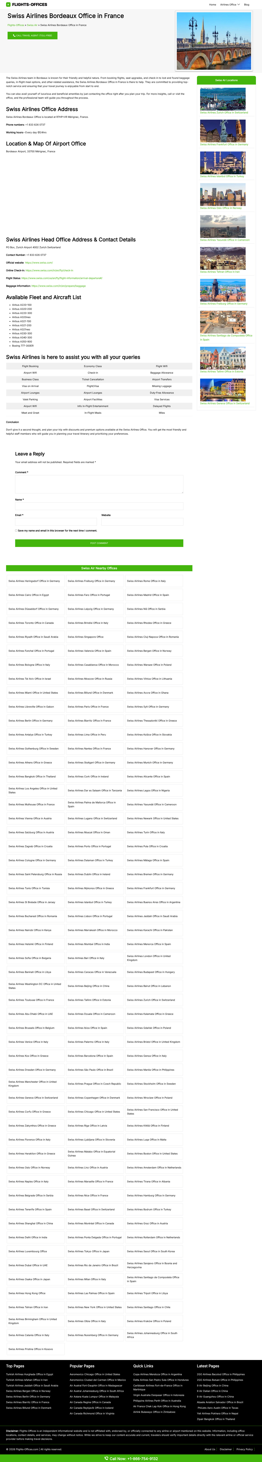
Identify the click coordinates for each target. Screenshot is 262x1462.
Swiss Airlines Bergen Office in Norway (149, 650)
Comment (21, 472)
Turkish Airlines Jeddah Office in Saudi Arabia (32, 1385)
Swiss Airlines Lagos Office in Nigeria (148, 790)
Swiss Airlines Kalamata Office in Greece (150, 1013)
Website (106, 515)
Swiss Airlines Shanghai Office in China (30, 1223)
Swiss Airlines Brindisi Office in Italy (88, 622)
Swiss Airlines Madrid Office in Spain (148, 594)
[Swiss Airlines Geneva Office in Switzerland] (223, 390)
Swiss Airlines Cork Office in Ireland (88, 776)
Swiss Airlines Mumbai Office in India (89, 944)
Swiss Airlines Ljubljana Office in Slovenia (91, 1139)
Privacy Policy (245, 1449)
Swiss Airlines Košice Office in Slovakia (149, 734)
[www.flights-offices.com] (26, 4)
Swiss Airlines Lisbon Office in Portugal (90, 916)
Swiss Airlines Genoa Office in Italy (147, 1055)
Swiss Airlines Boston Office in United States (152, 1153)
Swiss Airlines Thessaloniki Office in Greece (152, 720)
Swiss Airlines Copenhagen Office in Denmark (94, 1097)
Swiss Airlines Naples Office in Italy (28, 1181)
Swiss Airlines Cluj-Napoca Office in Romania (153, 636)
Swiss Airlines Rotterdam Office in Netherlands (153, 1237)
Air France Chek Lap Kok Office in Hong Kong (159, 1406)
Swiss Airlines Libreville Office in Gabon (31, 706)
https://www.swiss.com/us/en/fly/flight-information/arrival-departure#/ (62, 278)
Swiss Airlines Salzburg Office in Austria (31, 832)
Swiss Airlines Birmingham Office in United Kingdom (32, 1321)
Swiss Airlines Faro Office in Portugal (89, 594)
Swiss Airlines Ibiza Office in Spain (87, 1027)
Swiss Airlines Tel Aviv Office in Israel (29, 678)
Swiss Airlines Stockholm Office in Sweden (151, 1083)
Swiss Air (32, 25)
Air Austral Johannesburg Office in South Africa (97, 1390)
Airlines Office (228, 4)
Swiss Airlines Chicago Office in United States (94, 1111)
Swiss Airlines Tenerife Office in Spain (30, 1209)
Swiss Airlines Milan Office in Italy (87, 1279)
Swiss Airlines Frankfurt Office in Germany (151, 888)
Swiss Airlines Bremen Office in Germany (150, 874)
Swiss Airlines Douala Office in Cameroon (91, 1013)
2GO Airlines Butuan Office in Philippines (220, 1379)
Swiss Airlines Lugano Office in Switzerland (92, 818)
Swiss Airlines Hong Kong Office (26, 1293)
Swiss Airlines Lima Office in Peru (87, 734)
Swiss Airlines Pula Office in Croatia (147, 846)
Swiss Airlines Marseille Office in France (90, 1181)
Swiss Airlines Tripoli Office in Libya (147, 1293)
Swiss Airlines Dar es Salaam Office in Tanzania (95, 790)
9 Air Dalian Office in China (212, 1390)
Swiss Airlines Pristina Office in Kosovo (30, 1349)
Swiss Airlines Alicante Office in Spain (148, 776)
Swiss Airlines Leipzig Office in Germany (91, 608)
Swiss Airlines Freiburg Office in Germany (91, 580)
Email (19, 515)
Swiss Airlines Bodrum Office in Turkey (149, 1209)
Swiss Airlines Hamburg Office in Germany (151, 1195)
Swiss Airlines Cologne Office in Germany (32, 860)
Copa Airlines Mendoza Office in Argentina (157, 1374)
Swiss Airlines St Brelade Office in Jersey (31, 902)
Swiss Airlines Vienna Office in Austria (30, 818)
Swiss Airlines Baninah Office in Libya (29, 972)
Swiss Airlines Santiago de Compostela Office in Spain (153, 1279)
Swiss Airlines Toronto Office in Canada (31, 622)
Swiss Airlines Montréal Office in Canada (91, 1223)
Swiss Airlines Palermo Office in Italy (88, 1041)
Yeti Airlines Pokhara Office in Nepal (217, 1413)
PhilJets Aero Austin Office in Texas (217, 1407)
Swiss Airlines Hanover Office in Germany (151, 748)
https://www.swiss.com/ (39, 262)
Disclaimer (226, 1449)
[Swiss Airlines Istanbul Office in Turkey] (223, 162)
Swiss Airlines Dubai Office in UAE (28, 1265)
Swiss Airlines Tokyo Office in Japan (88, 1251)
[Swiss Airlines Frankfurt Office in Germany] (223, 131)
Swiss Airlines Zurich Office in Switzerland (151, 999)
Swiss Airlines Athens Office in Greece (30, 762)
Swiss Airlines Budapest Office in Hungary (151, 972)
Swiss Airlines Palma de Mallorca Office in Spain (92, 804)
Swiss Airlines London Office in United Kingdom (149, 958)
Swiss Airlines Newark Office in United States (152, 818)
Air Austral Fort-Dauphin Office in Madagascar (96, 1385)
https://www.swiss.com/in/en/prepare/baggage (59, 285)
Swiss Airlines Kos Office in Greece (28, 1055)
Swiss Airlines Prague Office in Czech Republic (94, 1083)
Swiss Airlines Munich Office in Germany (150, 762)
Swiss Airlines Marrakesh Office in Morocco (93, 930)
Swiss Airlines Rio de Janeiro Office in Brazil (93, 1265)
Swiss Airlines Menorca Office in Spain (149, 944)
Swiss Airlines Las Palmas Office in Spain (91, 1293)
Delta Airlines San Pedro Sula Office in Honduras (161, 1379)
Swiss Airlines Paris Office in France (88, 706)
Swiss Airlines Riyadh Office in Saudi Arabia (33, 636)
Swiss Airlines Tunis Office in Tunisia (29, 888)
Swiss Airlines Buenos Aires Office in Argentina (153, 902)
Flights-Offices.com (27, 1449)
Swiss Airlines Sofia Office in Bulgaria (29, 958)
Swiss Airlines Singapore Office (85, 636)
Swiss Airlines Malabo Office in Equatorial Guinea (91, 1153)
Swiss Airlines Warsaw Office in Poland (149, 664)
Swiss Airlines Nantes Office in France (89, 748)
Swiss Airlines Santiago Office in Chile (148, 1307)
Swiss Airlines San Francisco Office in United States (152, 1111)
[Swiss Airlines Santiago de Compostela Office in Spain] (223, 322)
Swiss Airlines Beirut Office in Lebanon (149, 985)
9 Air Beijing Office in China (212, 1385)
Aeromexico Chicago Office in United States (95, 1374)
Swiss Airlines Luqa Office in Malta (146, 1139)
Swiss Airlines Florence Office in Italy (29, 1139)
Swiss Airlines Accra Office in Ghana (147, 692)
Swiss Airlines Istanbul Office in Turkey (90, 902)
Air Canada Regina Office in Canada (90, 1402)
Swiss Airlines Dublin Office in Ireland (89, 874)
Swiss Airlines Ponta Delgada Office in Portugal (95, 1237)
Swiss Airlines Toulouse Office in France (31, 999)
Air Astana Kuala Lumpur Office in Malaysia (94, 1396)
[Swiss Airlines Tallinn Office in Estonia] (223, 358)
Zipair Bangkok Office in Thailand (216, 1419)
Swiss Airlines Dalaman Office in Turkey (90, 860)
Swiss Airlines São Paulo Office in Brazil (90, 1069)
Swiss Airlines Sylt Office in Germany (148, 706)
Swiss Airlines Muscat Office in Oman (89, 832)
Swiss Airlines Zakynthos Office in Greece (32, 1125)
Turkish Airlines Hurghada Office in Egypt (29, 1374)
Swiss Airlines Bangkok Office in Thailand (32, 776)
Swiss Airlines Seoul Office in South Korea (151, 1251)
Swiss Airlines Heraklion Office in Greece (31, 1153)
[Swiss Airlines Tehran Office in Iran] (223, 258)
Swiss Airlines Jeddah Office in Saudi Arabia (152, 916)
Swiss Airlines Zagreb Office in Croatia (30, 846)
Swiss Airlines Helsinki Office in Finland (30, 944)
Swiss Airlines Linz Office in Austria (88, 1167)
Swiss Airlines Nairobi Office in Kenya (29, 930)
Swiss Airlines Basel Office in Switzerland (91, 1209)
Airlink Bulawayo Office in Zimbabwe (154, 1411)
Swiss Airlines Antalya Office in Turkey (30, 734)
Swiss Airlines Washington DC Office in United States (34, 986)
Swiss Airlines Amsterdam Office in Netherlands (154, 1167)
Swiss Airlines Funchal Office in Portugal (31, 650)
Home (212, 4)
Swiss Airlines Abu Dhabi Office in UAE (30, 1013)
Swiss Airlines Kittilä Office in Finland (148, 1125)
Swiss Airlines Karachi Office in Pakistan (150, 930)
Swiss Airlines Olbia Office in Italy (87, 1321)
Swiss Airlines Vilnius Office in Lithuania (149, 678)
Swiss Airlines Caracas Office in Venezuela (92, 972)
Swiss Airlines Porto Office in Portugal (89, 846)
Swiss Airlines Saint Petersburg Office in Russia (35, 874)
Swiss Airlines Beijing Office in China (88, 985)
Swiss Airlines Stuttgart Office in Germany (91, 762)
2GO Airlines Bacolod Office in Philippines (221, 1374)
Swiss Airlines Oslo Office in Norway (29, 1167)
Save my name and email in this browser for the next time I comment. (57, 530)
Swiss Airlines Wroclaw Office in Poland (149, 1097)
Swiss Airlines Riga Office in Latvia (87, 1125)
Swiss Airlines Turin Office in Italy (146, 832)
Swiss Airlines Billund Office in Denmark (90, 692)
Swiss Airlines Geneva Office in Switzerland (33, 1097)
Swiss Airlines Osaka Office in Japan (29, 1279)
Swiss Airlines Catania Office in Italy (28, 1335)
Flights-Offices (16, 25)
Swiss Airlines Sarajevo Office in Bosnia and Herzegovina (152, 1265)
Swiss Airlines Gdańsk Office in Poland (149, 1027)
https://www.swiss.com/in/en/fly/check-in (49, 270)
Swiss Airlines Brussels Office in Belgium (31, 1027)
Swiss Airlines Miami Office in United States (33, 692)
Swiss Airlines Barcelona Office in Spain (90, 1055)
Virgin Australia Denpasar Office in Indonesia (158, 1395)
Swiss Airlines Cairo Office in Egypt (28, 594)
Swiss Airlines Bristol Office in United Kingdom (153, 1041)
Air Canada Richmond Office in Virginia (92, 1413)
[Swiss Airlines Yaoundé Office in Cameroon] (223, 226)
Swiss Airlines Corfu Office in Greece (29, 1111)
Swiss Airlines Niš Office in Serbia (146, 608)
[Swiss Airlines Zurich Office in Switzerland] (223, 99)
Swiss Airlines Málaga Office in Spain (148, 860)
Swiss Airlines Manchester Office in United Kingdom (32, 1083)
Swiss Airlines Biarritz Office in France (89, 720)
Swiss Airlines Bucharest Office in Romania (32, 916)
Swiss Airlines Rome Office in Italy (146, 580)
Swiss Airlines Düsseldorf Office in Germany (33, 608)
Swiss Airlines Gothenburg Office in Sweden (33, 748)
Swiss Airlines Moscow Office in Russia (90, 678)
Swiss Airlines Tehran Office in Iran (28, 1307)
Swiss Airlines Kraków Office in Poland (149, 1321)
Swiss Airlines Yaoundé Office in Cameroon (151, 804)
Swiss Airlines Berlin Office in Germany (30, 720)
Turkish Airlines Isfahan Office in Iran (27, 1379)
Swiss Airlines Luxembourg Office (27, 1251)
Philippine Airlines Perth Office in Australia (157, 1400)
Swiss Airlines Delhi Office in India (27, 1237)
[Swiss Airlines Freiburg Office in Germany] (223, 290)
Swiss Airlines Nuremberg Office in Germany (93, 1335)
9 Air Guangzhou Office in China (215, 1396)
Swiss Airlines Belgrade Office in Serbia (30, 1195)
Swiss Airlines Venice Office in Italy (28, 1041)
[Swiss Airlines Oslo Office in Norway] (223, 194)
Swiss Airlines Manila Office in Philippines (150, 1069)
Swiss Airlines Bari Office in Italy (86, 958)
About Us (210, 1449)
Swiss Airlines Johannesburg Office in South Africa (152, 1335)
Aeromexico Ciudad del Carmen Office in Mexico (98, 1379)
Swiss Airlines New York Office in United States (95, 1307)
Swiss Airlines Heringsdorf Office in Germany (34, 580)
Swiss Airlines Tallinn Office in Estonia (89, 999)
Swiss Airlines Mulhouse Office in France (31, 804)
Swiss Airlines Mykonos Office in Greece (91, 888)
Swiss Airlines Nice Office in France (88, 1195)
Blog (246, 4)
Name (19, 499)
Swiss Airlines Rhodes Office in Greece (149, 622)
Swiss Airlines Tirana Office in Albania (148, 1181)
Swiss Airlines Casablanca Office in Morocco (93, 664)
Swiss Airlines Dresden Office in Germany (32, 1069)
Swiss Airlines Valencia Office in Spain (89, 650)
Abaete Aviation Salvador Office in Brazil (220, 1402)
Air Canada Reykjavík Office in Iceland (91, 1407)
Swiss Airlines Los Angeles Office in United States (32, 790)
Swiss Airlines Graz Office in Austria (147, 1223)
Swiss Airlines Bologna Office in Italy (29, 664)
